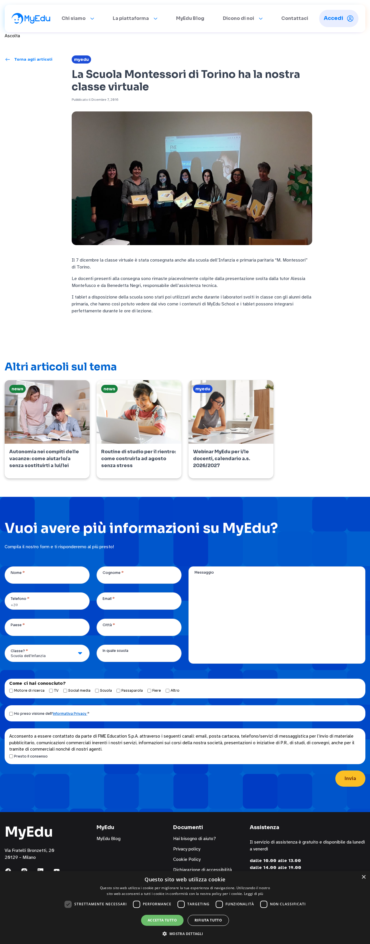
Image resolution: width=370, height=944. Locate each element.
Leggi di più (253, 893)
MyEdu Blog (190, 18)
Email (109, 598)
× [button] (363, 877)
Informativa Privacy (70, 713)
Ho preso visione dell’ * (51, 713)
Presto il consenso (31, 756)
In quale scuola (115, 650)
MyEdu (81, 59)
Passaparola (132, 690)
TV (56, 690)
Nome (18, 572)
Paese (18, 624)
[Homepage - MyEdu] (31, 18)
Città (109, 624)
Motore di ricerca (29, 690)
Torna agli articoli (33, 59)
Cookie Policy (187, 859)
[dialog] (185, 907)
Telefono (20, 598)
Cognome (113, 572)
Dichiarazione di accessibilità (202, 870)
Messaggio (204, 572)
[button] (185, 933)
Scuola (106, 690)
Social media (79, 690)
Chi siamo (74, 18)
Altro (175, 690)
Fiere (156, 690)
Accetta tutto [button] (162, 920)
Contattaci (294, 18)
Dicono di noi (238, 18)
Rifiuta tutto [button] (208, 920)
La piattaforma (131, 18)
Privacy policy (186, 849)
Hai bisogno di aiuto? (194, 839)
